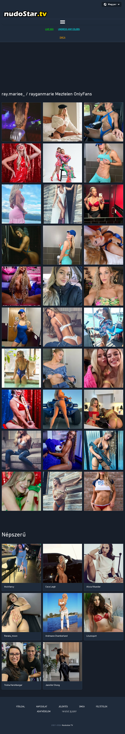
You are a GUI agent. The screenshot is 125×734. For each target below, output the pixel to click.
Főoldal (20, 706)
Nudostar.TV (67, 725)
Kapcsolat (41, 706)
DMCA (62, 37)
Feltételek (101, 706)
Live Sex (49, 29)
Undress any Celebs (69, 29)
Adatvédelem (43, 711)
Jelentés (63, 706)
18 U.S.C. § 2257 (69, 711)
